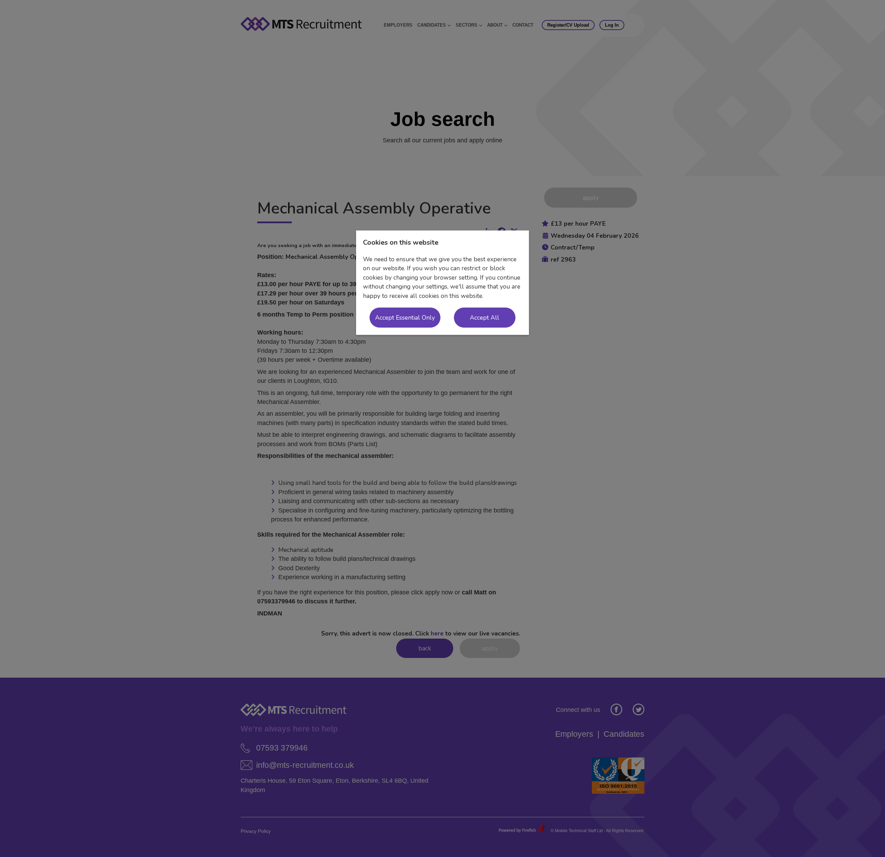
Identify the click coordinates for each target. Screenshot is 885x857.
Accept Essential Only (405, 317)
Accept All (484, 317)
